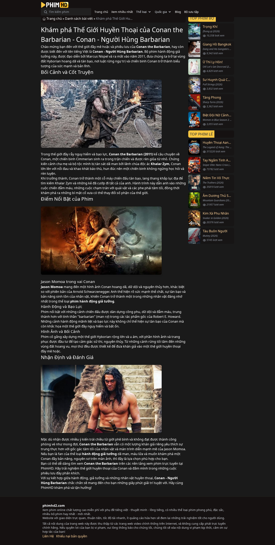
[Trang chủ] (55, 5)
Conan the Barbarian (153, 46)
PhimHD (47, 468)
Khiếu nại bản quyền (71, 536)
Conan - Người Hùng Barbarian (118, 51)
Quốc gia (161, 12)
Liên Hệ (48, 536)
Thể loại (141, 12)
